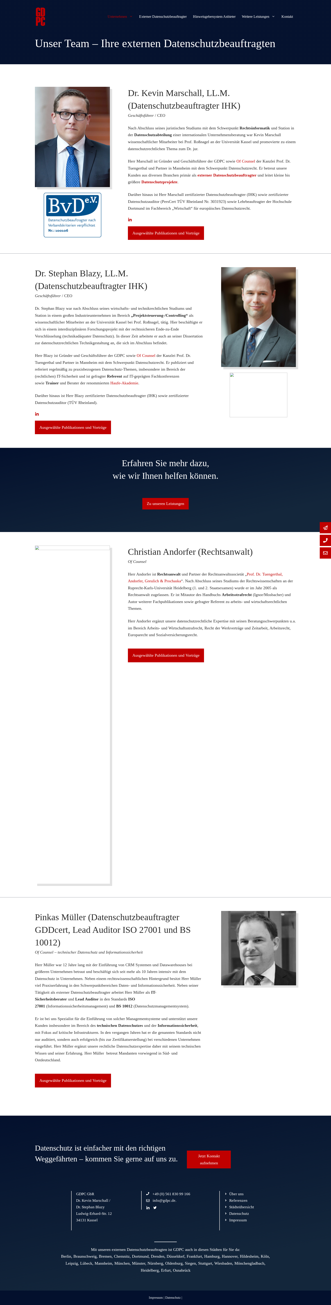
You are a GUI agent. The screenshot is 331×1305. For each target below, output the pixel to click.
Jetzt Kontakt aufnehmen (209, 1159)
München (122, 1263)
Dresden (157, 1256)
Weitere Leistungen (255, 16)
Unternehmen (117, 16)
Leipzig (72, 1263)
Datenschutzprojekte (159, 182)
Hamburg (212, 1256)
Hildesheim (249, 1256)
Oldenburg (174, 1263)
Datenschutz (173, 1297)
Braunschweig (85, 1256)
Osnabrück (181, 1270)
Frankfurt (194, 1256)
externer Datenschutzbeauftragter (226, 175)
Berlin (66, 1256)
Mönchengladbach (249, 1263)
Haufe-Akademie (124, 383)
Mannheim (103, 1263)
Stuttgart (205, 1263)
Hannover (230, 1256)
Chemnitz (122, 1256)
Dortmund (140, 1256)
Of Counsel (245, 161)
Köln (265, 1256)
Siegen (190, 1263)
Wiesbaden (223, 1263)
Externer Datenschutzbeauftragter (163, 16)
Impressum (156, 1297)
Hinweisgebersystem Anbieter (214, 16)
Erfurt (166, 1270)
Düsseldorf (175, 1256)
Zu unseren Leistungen (165, 503)
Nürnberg (155, 1263)
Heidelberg (150, 1270)
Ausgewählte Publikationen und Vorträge (166, 233)
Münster (138, 1263)
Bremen (105, 1256)
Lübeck (86, 1263)
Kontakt (287, 16)
